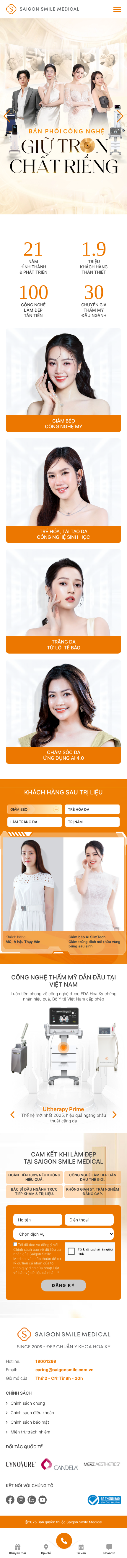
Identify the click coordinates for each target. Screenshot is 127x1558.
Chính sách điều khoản (32, 1412)
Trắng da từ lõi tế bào (63, 644)
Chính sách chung (28, 1403)
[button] (120, 116)
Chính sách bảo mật (30, 1422)
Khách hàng (15, 937)
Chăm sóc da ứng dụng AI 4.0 (63, 755)
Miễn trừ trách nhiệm (30, 1431)
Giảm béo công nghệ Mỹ (63, 423)
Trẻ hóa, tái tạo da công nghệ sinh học (63, 534)
